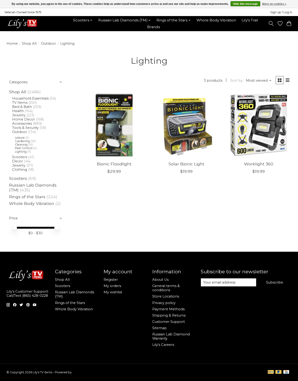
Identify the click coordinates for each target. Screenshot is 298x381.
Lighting (21, 151)
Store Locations (165, 296)
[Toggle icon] (271, 23)
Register (111, 279)
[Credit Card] (286, 372)
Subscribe (274, 282)
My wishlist (113, 292)
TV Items (19, 102)
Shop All (29, 43)
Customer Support (168, 322)
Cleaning (21, 144)
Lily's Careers (163, 345)
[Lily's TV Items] (24, 23)
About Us (160, 279)
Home (12, 43)
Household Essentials (30, 98)
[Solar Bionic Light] (186, 125)
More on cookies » (274, 4)
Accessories (22, 123)
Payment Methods (168, 309)
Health (18, 111)
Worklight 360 (258, 163)
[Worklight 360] (259, 125)
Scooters (19, 157)
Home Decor (23, 119)
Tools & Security (25, 128)
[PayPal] (271, 372)
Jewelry (18, 115)
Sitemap (159, 328)
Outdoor (48, 43)
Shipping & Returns (169, 315)
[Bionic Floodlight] (114, 125)
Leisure (20, 137)
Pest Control (23, 148)
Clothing (19, 169)
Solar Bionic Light (186, 163)
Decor (17, 161)
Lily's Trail (250, 20)
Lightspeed (80, 372)
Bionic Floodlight (114, 163)
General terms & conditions (166, 288)
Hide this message (245, 4)
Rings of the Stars (27, 196)
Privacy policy (164, 303)
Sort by (236, 80)
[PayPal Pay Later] (278, 372)
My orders (112, 286)
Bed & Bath (22, 107)
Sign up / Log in (281, 12)
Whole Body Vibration (216, 20)
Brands (153, 27)
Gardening (22, 141)
